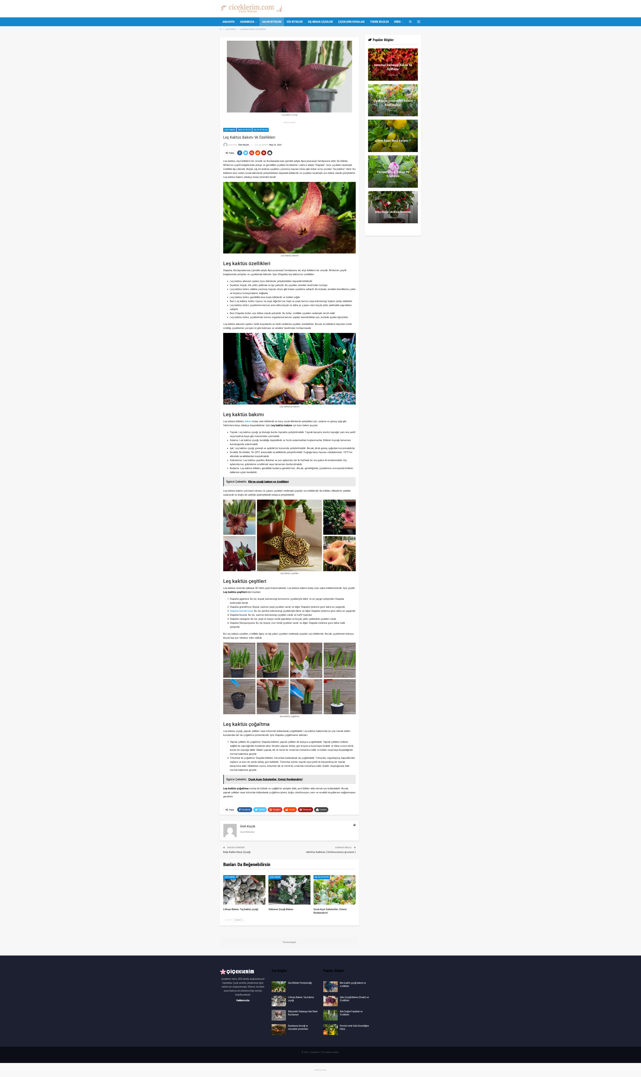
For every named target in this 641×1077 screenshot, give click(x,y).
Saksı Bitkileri (244, 130)
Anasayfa (229, 21)
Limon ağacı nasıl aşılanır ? (393, 140)
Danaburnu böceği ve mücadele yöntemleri (298, 1027)
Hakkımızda (247, 21)
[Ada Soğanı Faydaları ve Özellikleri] (330, 1015)
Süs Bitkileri (295, 21)
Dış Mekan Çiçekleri (320, 21)
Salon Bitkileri (271, 21)
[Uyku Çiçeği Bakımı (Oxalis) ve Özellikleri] (330, 1001)
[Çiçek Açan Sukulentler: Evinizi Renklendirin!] (334, 890)
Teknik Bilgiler (379, 21)
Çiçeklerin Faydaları (351, 21)
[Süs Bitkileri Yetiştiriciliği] (279, 986)
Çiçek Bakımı (229, 130)
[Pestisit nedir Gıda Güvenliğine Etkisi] (330, 1029)
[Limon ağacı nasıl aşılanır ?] (393, 136)
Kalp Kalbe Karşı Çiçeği (237, 852)
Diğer (397, 21)
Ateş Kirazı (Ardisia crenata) (393, 212)
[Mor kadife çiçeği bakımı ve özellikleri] (330, 986)
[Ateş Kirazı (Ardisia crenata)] (393, 207)
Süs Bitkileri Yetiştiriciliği (300, 982)
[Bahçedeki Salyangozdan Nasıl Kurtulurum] (279, 1015)
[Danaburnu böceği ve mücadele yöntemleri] (279, 1029)
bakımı (248, 421)
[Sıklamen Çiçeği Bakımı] (289, 890)
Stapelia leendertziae (241, 610)
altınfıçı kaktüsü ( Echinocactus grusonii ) (331, 852)
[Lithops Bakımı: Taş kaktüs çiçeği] (244, 890)
